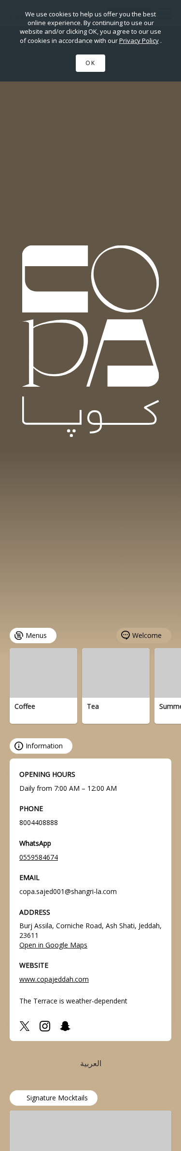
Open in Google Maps (53, 944)
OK (90, 63)
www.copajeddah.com (54, 979)
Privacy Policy (139, 40)
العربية (90, 1063)
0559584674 (38, 857)
